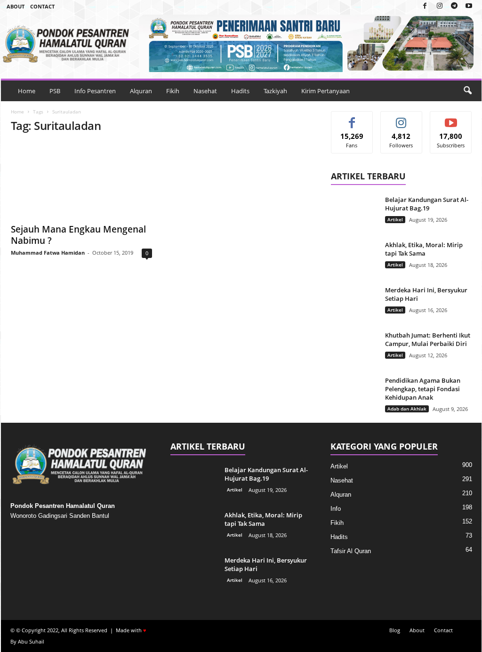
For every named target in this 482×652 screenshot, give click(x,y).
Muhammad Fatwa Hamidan (48, 252)
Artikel (395, 219)
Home (26, 91)
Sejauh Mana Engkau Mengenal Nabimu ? (78, 235)
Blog (394, 630)
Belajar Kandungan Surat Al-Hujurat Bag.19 (426, 203)
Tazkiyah (275, 91)
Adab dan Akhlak (406, 408)
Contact (42, 6)
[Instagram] (439, 6)
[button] (467, 90)
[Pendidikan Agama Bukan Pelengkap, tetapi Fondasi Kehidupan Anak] (354, 393)
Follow (401, 118)
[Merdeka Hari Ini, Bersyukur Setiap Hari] (354, 303)
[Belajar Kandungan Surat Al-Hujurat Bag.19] (354, 213)
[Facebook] (425, 6)
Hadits (240, 91)
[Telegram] (454, 6)
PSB (54, 91)
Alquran (141, 91)
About (15, 6)
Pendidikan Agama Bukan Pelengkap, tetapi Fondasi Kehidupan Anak (422, 389)
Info (335, 508)
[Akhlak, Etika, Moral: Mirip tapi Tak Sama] (354, 258)
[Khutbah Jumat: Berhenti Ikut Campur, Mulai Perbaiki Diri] (354, 348)
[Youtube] (468, 6)
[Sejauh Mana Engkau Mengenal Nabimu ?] (81, 180)
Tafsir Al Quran (350, 551)
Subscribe (451, 118)
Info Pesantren (95, 91)
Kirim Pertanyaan (325, 91)
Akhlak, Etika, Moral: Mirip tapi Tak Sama (424, 249)
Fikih (172, 91)
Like (351, 118)
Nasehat (205, 91)
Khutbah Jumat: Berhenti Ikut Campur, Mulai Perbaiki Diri (427, 339)
